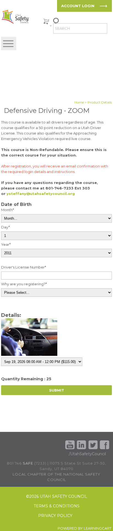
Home (79, 102)
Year (6, 244)
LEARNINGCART (97, 528)
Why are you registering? (24, 284)
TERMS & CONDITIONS (57, 506)
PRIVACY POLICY (55, 516)
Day (5, 227)
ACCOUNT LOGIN (77, 6)
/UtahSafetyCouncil (87, 453)
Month (7, 210)
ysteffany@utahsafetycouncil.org (41, 193)
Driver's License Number (23, 267)
